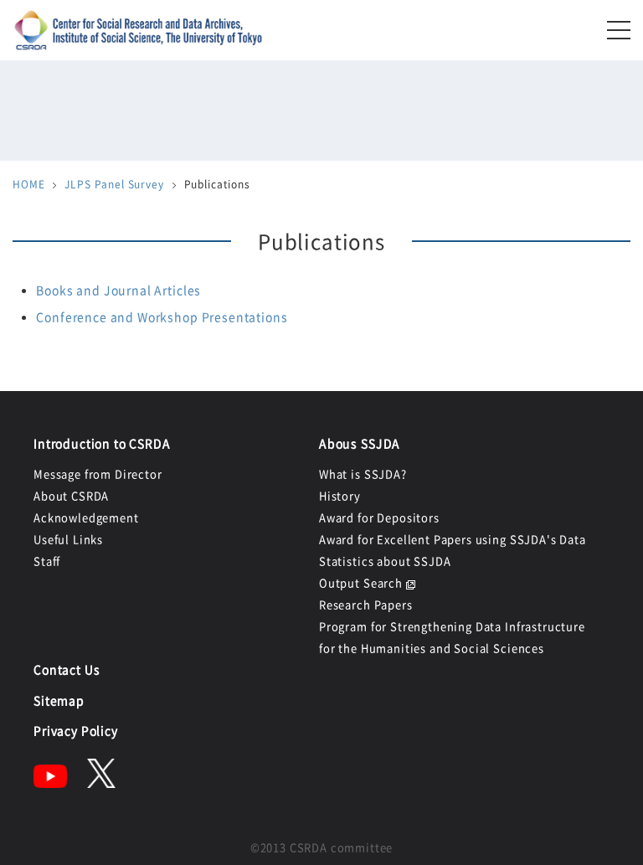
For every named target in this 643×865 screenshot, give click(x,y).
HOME (28, 184)
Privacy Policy (75, 730)
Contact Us (66, 669)
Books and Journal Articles (118, 289)
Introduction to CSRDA (102, 443)
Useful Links (68, 539)
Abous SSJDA (359, 443)
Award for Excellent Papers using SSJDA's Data (452, 539)
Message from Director (97, 473)
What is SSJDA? (363, 473)
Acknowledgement (86, 517)
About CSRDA (71, 495)
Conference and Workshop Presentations (161, 316)
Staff (46, 561)
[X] (101, 783)
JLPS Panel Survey (113, 184)
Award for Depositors (379, 517)
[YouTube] (50, 783)
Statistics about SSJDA (384, 561)
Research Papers (366, 604)
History (340, 495)
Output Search (361, 582)
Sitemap (59, 700)
